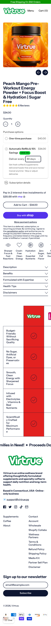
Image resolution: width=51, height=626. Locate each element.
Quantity (7, 118)
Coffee (7, 521)
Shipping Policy (38, 553)
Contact (33, 516)
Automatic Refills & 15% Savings (22, 150)
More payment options (25, 222)
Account (33, 521)
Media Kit (34, 558)
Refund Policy (36, 549)
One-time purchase (20, 138)
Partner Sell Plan (38, 562)
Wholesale (35, 525)
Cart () (43, 11)
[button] (25, 44)
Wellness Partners (34, 536)
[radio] (6, 139)
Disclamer (34, 567)
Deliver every (17, 158)
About (6, 525)
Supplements (10, 516)
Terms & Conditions (35, 543)
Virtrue (14, 605)
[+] (17, 124)
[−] (5, 124)
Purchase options (13, 132)
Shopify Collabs (38, 530)
